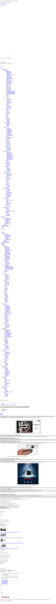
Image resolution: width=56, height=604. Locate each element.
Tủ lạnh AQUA (9, 134)
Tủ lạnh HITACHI (7, 311)
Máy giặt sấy (8, 162)
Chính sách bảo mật (4, 583)
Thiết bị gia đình (7, 194)
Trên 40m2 (6, 395)
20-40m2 (8, 214)
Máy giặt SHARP (9, 152)
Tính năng (6, 94)
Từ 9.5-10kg (8, 165)
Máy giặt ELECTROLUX (8, 332)
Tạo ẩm (8, 209)
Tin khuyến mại (6, 223)
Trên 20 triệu (8, 89)
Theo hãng (5, 351)
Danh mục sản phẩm (4, 69)
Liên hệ (3, 227)
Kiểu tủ (6, 136)
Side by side (8, 140)
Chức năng (6, 201)
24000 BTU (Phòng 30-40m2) (9, 268)
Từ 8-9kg (8, 164)
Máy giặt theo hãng (6, 329)
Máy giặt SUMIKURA (10, 156)
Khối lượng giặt (7, 163)
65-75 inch (8, 121)
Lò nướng (8, 190)
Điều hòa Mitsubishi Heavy (10, 74)
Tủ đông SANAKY (9, 173)
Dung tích (6, 176)
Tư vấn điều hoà (7, 236)
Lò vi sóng (8, 189)
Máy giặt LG (8, 154)
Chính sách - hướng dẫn (5, 242)
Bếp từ (8, 191)
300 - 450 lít (6, 357)
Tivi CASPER (9, 101)
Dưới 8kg (6, 341)
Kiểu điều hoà (7, 79)
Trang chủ (3, 216)
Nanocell (8, 112)
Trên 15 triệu (8, 171)
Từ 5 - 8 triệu (8, 147)
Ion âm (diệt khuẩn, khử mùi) (10, 211)
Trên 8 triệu (6, 365)
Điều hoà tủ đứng (9, 81)
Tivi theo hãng (7, 98)
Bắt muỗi (8, 210)
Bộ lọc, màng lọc (7, 215)
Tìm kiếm (9, 58)
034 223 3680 (2, 63)
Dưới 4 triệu (8, 167)
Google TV (8, 125)
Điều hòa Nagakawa (8, 254)
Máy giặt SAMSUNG (10, 157)
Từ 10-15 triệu (9, 170)
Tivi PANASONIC (7, 278)
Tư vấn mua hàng (6, 234)
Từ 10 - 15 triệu (9, 107)
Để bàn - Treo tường (9, 200)
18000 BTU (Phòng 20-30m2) (11, 92)
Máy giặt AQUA (7, 335)
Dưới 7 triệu (8, 85)
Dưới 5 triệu (8, 146)
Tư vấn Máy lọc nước (8, 218)
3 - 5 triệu (8, 185)
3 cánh (8, 182)
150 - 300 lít (8, 178)
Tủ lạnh (5, 127)
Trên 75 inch (7, 298)
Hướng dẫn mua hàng (5, 580)
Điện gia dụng (5, 366)
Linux (7, 126)
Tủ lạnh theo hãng (7, 128)
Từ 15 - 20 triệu (9, 149)
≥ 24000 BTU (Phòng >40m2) (11, 93)
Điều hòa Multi (9, 83)
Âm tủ (6, 379)
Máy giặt (6, 338)
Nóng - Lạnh (7, 382)
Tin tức (3, 217)
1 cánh (6, 359)
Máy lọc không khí (6, 207)
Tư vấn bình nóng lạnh (8, 239)
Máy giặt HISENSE (9, 153)
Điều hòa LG (8, 73)
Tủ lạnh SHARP (7, 305)
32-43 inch (8, 119)
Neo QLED (8, 113)
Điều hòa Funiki (9, 72)
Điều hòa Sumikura (9, 78)
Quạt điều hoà (7, 375)
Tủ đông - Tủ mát (6, 172)
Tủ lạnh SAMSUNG (9, 132)
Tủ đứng (8, 199)
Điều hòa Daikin (7, 248)
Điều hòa (4, 244)
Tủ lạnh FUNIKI (9, 129)
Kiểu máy (6, 160)
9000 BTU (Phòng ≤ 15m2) (9, 266)
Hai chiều (6, 271)
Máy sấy (8, 161)
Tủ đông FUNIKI (9, 174)
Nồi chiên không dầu (9, 192)
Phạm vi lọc (5, 392)
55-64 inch (8, 120)
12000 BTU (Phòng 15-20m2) (11, 91)
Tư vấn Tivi (6, 221)
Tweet (1, 413)
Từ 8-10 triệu (7, 347)
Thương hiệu (7, 204)
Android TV (8, 123)
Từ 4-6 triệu (8, 168)
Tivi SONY (8, 99)
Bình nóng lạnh (9, 195)
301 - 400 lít (8, 143)
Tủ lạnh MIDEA (9, 131)
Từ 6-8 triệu (6, 346)
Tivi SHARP (8, 103)
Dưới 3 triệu (8, 184)
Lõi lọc (6, 206)
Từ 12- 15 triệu (7, 263)
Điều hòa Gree (9, 75)
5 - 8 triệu (8, 186)
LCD (7, 110)
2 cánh (6, 360)
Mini (7, 139)
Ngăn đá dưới (8, 138)
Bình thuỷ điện (9, 193)
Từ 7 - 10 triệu (9, 106)
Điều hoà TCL (7, 251)
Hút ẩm (6, 389)
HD (7, 117)
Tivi (5, 97)
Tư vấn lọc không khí (8, 219)
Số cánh (6, 180)
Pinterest (1, 414)
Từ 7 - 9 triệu (8, 86)
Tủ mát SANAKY (7, 354)
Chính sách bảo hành (4, 582)
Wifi (7, 96)
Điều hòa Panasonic (9, 77)
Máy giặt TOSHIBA (9, 159)
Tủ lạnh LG (8, 133)
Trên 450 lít (8, 179)
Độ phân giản (7, 114)
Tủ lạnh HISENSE (9, 130)
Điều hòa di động (9, 84)
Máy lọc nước (6, 197)
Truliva (8, 205)
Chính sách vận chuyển (5, 581)
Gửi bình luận (2, 524)
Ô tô (7, 212)
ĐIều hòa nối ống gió (9, 82)
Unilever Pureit (7, 385)
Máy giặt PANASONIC (10, 158)
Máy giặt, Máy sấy (6, 151)
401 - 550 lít (8, 144)
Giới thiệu (3, 226)
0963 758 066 (10, 63)
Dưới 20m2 (8, 213)
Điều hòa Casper (9, 76)
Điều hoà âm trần (7, 257)
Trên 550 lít (8, 145)
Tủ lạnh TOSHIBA (7, 308)
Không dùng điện (9, 203)
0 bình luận (3, 410)
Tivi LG (8, 100)
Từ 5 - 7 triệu (8, 105)
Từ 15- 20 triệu (9, 88)
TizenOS (6, 301)
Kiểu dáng (6, 198)
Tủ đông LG (8, 175)
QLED (8, 111)
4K (7, 116)
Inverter (8, 95)
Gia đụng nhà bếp (7, 188)
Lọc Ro (8, 202)
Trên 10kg (8, 166)
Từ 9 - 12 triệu (9, 87)
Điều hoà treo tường (9, 80)
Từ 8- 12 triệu (8, 148)
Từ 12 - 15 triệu (7, 325)
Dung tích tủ (6, 141)
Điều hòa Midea (9, 71)
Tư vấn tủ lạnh (7, 237)
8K (7, 115)
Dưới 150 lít (8, 142)
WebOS (8, 124)
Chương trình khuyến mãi (7, 225)
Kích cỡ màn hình (7, 118)
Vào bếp (5, 224)
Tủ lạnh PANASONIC (10, 135)
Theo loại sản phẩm (6, 265)
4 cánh (8, 183)
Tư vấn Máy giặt (7, 222)
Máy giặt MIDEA (9, 155)
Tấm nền (6, 109)
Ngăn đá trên (7, 314)
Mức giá (6, 104)
